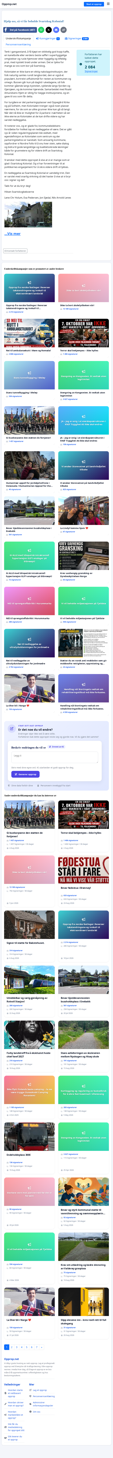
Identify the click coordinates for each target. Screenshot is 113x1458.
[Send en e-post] (56, 30)
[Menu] (108, 4)
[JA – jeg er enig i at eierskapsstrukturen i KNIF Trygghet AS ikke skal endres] (83, 427)
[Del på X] (49, 30)
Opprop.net (9, 4)
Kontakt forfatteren (16, 250)
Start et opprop (94, 4)
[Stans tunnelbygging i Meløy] (29, 380)
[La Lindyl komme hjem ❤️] (83, 515)
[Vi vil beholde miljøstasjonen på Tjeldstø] (83, 606)
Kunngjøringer (49, 38)
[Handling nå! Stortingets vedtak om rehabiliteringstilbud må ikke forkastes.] (83, 695)
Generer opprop (27, 774)
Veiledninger (12, 1384)
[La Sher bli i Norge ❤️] (29, 693)
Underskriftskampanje (18, 38)
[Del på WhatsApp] (41, 30)
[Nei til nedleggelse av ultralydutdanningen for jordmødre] (29, 650)
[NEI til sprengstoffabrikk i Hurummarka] (29, 606)
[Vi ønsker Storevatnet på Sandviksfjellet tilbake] (83, 472)
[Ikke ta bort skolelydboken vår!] (83, 293)
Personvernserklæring (18, 44)
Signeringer (78, 38)
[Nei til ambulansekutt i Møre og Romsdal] (29, 338)
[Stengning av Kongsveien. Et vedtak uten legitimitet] (83, 382)
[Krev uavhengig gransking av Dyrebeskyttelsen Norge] (83, 562)
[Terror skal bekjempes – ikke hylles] (83, 338)
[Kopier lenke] (63, 30)
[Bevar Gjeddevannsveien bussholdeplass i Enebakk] (29, 517)
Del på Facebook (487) (22, 29)
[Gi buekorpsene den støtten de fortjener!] (29, 425)
